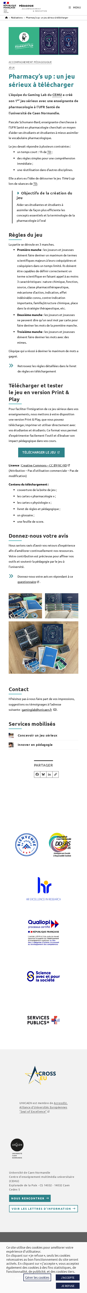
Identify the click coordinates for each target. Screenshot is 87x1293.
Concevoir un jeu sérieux (37, 735)
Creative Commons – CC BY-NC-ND (44, 465)
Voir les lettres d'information (41, 1208)
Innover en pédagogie (35, 744)
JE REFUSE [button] (67, 1286)
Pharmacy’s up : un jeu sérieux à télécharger (47, 17)
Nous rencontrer (27, 1198)
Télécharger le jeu (39, 452)
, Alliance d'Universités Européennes (43, 1107)
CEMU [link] (57, 94)
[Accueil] (6, 17)
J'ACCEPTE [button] (67, 1277)
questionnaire (27, 582)
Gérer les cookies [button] (37, 1277)
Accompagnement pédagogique (30, 62)
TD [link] (49, 152)
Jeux (12, 67)
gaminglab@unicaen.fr (37, 709)
